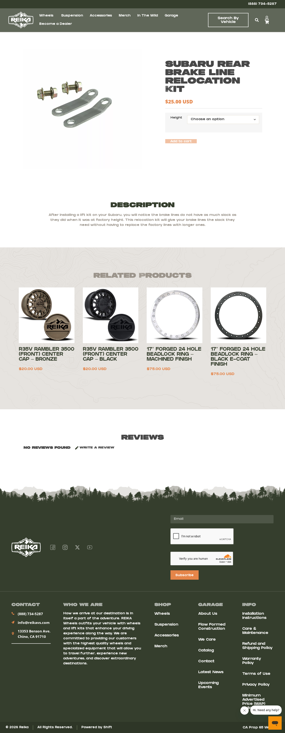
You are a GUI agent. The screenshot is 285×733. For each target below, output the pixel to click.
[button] (256, 20)
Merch (160, 647)
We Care (207, 640)
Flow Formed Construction (211, 627)
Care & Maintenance (255, 631)
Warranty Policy (251, 661)
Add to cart (181, 141)
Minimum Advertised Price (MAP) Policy (253, 702)
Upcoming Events (208, 685)
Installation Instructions (254, 616)
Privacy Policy (256, 685)
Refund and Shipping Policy (257, 646)
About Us (207, 614)
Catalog (206, 651)
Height (176, 118)
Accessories (166, 636)
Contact (206, 662)
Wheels (162, 614)
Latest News (210, 672)
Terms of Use (256, 674)
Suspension (166, 625)
